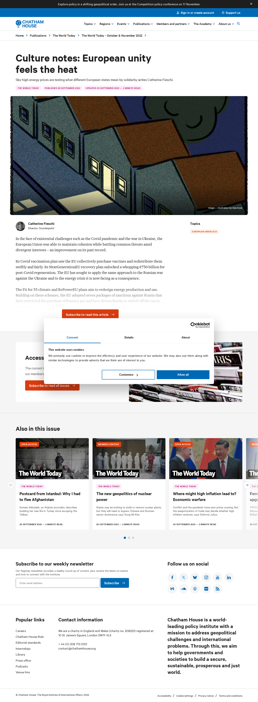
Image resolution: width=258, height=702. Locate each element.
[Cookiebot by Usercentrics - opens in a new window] (193, 325)
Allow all (183, 374)
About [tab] (186, 337)
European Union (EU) (204, 231)
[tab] (125, 538)
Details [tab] (129, 337)
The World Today (64, 35)
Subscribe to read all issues (49, 385)
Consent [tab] (72, 337)
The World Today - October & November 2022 (112, 35)
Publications (38, 35)
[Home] (29, 24)
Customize (126, 374)
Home (20, 35)
